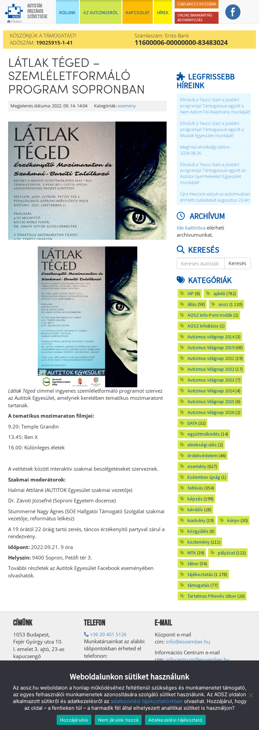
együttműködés (204, 434)
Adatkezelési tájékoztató (175, 720)
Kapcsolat (137, 12)
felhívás (195, 488)
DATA (192, 423)
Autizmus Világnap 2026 (211, 412)
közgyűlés (198, 531)
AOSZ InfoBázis (203, 326)
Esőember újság (204, 477)
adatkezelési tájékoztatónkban (147, 701)
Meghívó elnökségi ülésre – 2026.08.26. (206, 150)
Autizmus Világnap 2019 (211, 347)
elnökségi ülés (202, 445)
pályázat (226, 553)
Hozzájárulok (74, 720)
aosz (223, 304)
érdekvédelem (203, 455)
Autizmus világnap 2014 (211, 337)
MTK (192, 553)
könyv (233, 520)
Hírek (163, 12)
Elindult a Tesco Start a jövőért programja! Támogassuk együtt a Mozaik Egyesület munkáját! (212, 129)
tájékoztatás (200, 574)
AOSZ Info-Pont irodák (210, 315)
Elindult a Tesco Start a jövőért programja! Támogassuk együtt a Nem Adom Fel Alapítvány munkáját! (215, 106)
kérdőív (195, 509)
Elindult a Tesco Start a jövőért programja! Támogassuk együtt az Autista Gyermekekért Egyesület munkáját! (213, 174)
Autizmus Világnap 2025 (211, 401)
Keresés (238, 263)
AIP (191, 293)
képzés (195, 499)
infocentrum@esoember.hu (198, 659)
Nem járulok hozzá (118, 720)
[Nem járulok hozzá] (250, 695)
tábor (193, 563)
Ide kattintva (191, 227)
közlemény (199, 542)
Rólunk (67, 12)
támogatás (198, 585)
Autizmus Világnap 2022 (211, 369)
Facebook (233, 12)
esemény (127, 106)
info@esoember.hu (188, 641)
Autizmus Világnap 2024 (211, 391)
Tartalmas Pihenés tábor (212, 596)
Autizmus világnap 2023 (211, 380)
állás (192, 304)
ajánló (219, 293)
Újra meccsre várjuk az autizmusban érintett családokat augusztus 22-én (215, 197)
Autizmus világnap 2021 (211, 358)
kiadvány (196, 520)
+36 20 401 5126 (107, 634)
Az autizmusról (100, 12)
